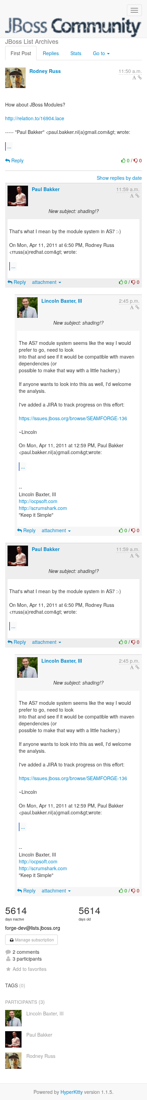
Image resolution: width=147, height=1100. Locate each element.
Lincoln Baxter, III (61, 300)
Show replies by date (119, 177)
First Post (21, 53)
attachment (45, 281)
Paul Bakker (45, 189)
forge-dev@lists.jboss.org (32, 927)
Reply (17, 160)
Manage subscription (34, 939)
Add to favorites (29, 968)
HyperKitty (72, 1091)
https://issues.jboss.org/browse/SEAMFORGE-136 (73, 418)
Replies (51, 53)
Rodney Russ (45, 70)
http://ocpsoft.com (38, 501)
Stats (75, 53)
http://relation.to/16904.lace (34, 118)
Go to (99, 53)
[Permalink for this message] (140, 77)
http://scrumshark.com (43, 507)
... (9, 146)
